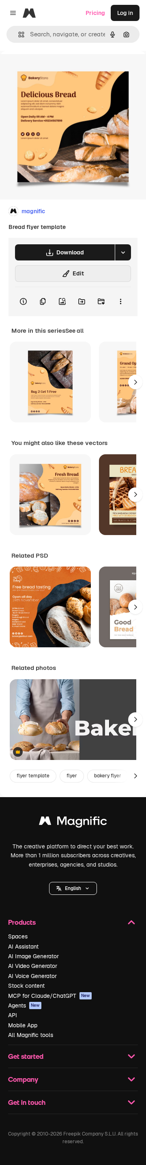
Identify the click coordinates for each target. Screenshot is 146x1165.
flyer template (33, 775)
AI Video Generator (32, 966)
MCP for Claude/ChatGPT (49, 995)
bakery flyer (107, 775)
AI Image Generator (33, 956)
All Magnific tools (30, 1035)
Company (23, 1079)
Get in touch (26, 1102)
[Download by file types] (123, 252)
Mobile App (22, 1025)
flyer (72, 775)
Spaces (18, 936)
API (12, 1015)
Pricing (95, 13)
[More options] (120, 302)
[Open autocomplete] (18, 34)
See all (74, 330)
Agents (24, 1005)
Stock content (26, 985)
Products (22, 922)
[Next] (135, 382)
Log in (125, 13)
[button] (73, 888)
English (73, 888)
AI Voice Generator (32, 976)
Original (52, 69)
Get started (25, 1056)
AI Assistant (23, 946)
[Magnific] (73, 823)
